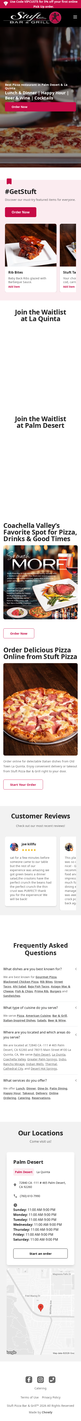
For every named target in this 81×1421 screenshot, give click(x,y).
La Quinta (58, 1054)
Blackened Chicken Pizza (20, 982)
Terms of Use (30, 1397)
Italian (46, 761)
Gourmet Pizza (46, 977)
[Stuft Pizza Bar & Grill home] (32, 18)
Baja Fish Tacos (38, 986)
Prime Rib (41, 991)
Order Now (21, 212)
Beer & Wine (57, 1020)
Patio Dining (58, 1088)
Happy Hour (12, 1093)
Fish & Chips (24, 991)
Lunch (20, 1088)
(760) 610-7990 (30, 1196)
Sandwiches (11, 996)
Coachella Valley (14, 1059)
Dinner (31, 1088)
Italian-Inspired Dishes (19, 1020)
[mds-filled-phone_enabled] (52, 1379)
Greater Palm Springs (42, 1059)
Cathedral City (13, 1069)
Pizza (20, 1016)
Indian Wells (35, 1064)
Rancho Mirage (14, 1064)
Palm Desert (41, 1054)
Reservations (41, 1098)
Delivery (41, 1093)
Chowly (47, 1412)
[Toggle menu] (75, 16)
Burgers (55, 991)
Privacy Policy (51, 1397)
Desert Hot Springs (44, 1069)
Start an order (40, 1253)
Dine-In (43, 1088)
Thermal (51, 1064)
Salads (41, 1020)
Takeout (28, 1093)
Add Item (14, 286)
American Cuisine (38, 1016)
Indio (62, 1059)
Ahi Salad (19, 986)
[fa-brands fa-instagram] (40, 1379)
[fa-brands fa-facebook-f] (29, 1379)
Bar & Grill (59, 1016)
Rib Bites (46, 982)
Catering (24, 1098)
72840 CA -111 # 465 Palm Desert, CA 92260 (42, 1185)
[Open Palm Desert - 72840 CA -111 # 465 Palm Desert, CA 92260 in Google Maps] (40, 1311)
